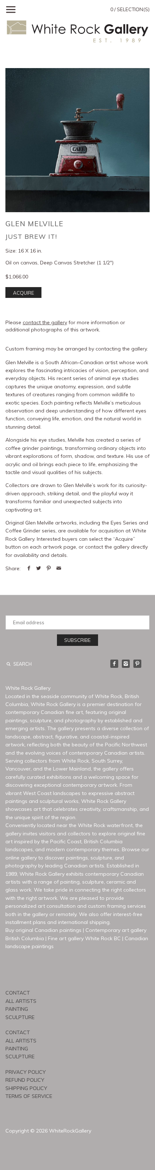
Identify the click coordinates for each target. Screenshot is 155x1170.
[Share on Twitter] (38, 568)
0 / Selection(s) (130, 9)
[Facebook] (114, 663)
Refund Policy (24, 1080)
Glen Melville (34, 223)
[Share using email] (59, 568)
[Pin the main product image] (48, 568)
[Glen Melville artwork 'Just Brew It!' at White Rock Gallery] (77, 140)
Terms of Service (28, 1096)
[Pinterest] (137, 663)
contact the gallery (45, 322)
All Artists (20, 1001)
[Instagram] (126, 663)
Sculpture (20, 1017)
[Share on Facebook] (29, 568)
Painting (16, 1009)
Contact (17, 993)
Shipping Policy (26, 1088)
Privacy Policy (25, 1072)
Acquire (23, 293)
